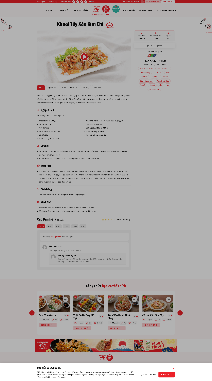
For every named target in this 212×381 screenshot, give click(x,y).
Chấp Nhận (166, 374)
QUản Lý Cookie (148, 374)
